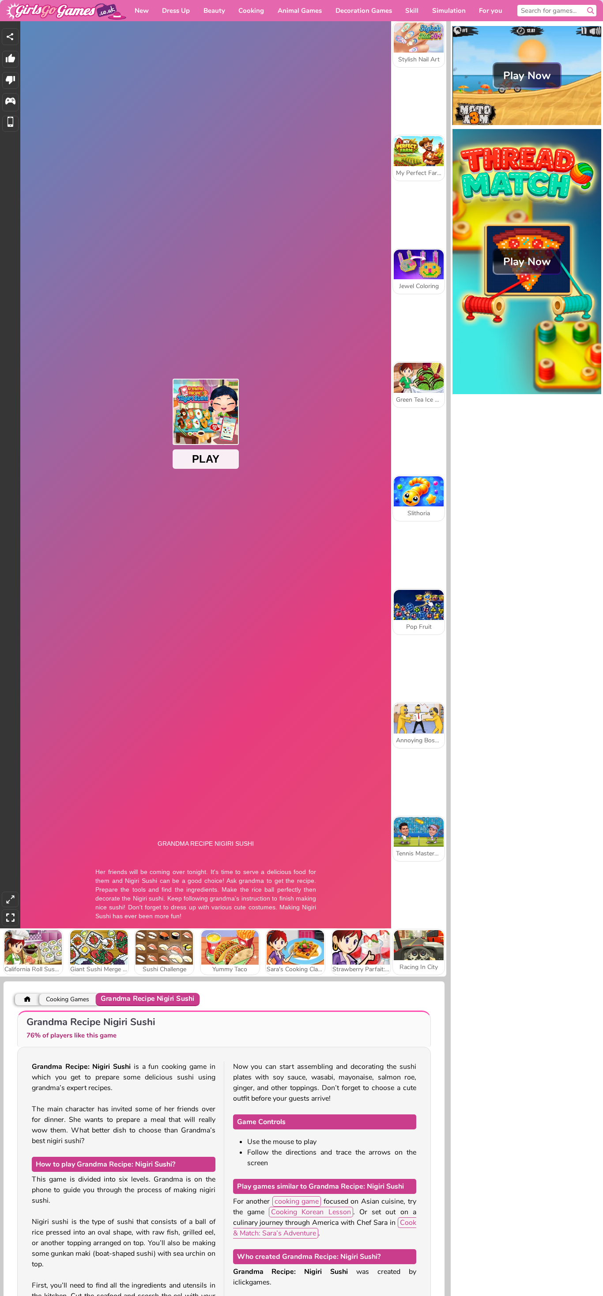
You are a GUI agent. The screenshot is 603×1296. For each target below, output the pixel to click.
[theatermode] (10, 899)
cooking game (297, 1201)
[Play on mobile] (10, 124)
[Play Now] (526, 124)
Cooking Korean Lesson (311, 1212)
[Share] (10, 36)
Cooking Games (67, 999)
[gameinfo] (10, 102)
